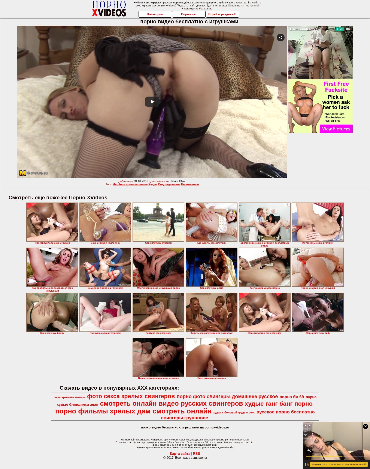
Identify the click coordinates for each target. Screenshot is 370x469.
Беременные (190, 184)
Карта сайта (180, 453)
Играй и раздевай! (222, 14)
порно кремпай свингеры (69, 397)
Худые (152, 184)
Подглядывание (169, 184)
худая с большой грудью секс (234, 412)
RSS (196, 453)
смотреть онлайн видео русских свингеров (171, 403)
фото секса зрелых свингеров (131, 396)
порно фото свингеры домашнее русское (227, 396)
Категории (155, 14)
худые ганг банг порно (279, 403)
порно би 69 (292, 397)
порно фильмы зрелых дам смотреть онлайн (133, 411)
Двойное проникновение (130, 184)
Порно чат (189, 14)
